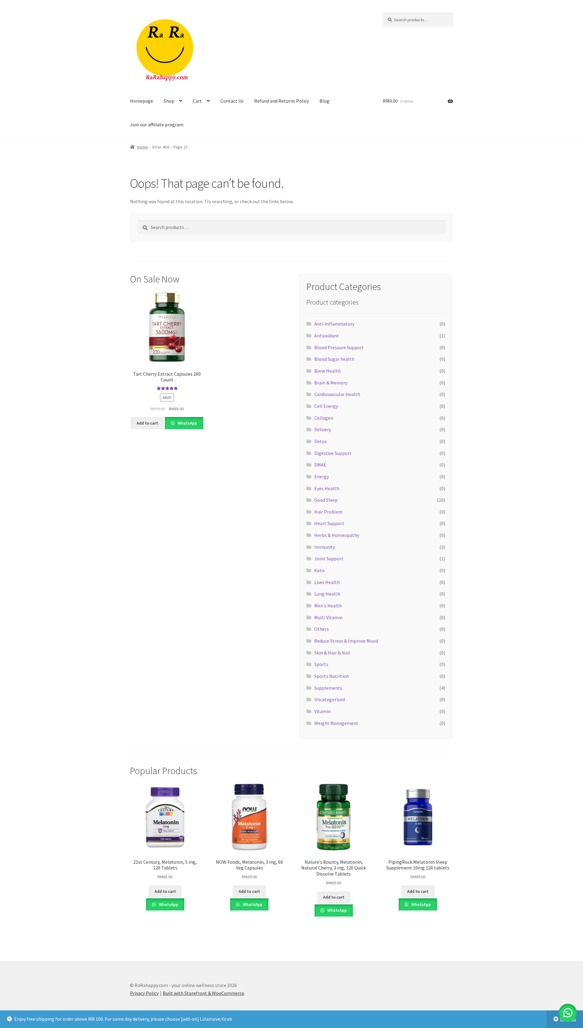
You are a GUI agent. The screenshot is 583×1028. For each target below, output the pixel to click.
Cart (197, 101)
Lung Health (327, 594)
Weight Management (336, 723)
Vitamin (322, 711)
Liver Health (327, 582)
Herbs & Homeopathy (336, 535)
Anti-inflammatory (334, 324)
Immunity (324, 547)
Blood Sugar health (334, 359)
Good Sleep (326, 500)
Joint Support (328, 558)
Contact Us (232, 101)
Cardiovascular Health (337, 394)
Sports (321, 664)
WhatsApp (187, 423)
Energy (321, 476)
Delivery (322, 429)
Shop (169, 101)
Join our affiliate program (156, 124)
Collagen (323, 418)
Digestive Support (333, 453)
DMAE (320, 465)
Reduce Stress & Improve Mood (346, 641)
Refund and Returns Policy (281, 101)
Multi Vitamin (328, 617)
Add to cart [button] (147, 423)
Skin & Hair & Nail (332, 653)
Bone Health (327, 371)
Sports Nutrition (331, 676)
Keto (319, 570)
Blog (324, 101)
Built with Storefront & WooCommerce (203, 993)
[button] (568, 1013)
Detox (320, 441)
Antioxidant (326, 336)
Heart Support (329, 523)
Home (142, 147)
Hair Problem (328, 512)
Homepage (141, 101)
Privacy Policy (144, 993)
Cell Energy (326, 406)
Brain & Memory (330, 383)
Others (321, 629)
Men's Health (328, 606)
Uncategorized (329, 699)
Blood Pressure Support (339, 347)
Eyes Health (326, 488)
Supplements (328, 688)
